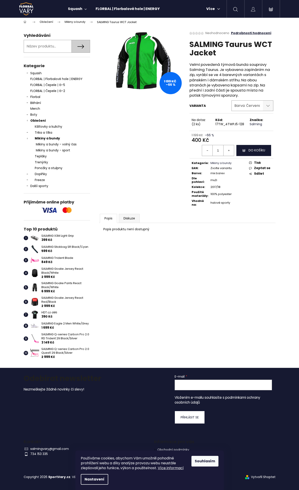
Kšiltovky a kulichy (48, 126)
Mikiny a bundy (47, 138)
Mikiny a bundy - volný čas (56, 144)
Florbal (35, 97)
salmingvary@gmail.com (49, 449)
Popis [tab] (108, 218)
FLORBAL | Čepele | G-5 (47, 85)
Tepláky (41, 156)
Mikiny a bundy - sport (53, 150)
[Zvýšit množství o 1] (228, 150)
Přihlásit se (190, 417)
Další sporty (39, 186)
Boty (33, 114)
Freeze (40, 180)
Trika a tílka (43, 132)
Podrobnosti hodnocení (251, 33)
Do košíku (257, 150)
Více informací (171, 467)
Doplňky (41, 174)
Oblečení (38, 120)
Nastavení (94, 479)
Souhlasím (205, 461)
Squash (36, 73)
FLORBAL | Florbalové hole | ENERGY (56, 79)
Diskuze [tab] (129, 218)
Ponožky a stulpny (48, 168)
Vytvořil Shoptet (263, 477)
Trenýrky (41, 162)
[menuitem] (77, 9)
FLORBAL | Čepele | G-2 (47, 91)
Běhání (35, 103)
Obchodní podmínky (173, 449)
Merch (35, 108)
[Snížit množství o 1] (207, 150)
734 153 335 (39, 454)
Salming (256, 124)
